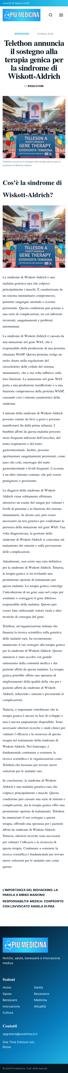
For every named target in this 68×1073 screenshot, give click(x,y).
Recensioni (41, 994)
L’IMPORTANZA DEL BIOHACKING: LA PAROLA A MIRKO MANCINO (30, 892)
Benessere (22, 33)
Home (7, 987)
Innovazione (11, 1006)
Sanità (38, 987)
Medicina (40, 1000)
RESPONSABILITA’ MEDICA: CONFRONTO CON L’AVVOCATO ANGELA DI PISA (33, 903)
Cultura (8, 1012)
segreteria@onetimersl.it (20, 1034)
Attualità (40, 1006)
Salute (7, 994)
